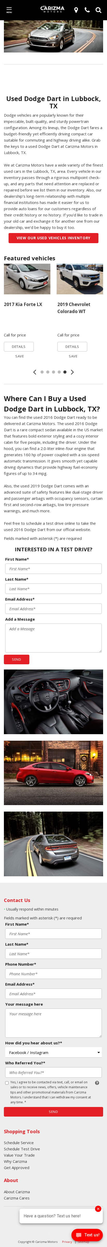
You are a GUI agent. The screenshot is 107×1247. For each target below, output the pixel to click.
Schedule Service (19, 1142)
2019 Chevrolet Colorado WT (73, 307)
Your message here (24, 1004)
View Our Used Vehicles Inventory (53, 237)
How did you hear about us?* (33, 1042)
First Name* (17, 559)
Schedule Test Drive (22, 1148)
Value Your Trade (19, 1155)
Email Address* (20, 599)
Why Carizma (15, 1161)
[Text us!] (87, 1236)
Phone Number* (20, 964)
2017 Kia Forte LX (23, 304)
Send (16, 659)
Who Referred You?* (25, 1062)
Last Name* (16, 579)
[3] (76, 10)
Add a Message (20, 619)
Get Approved (16, 1167)
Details (19, 346)
